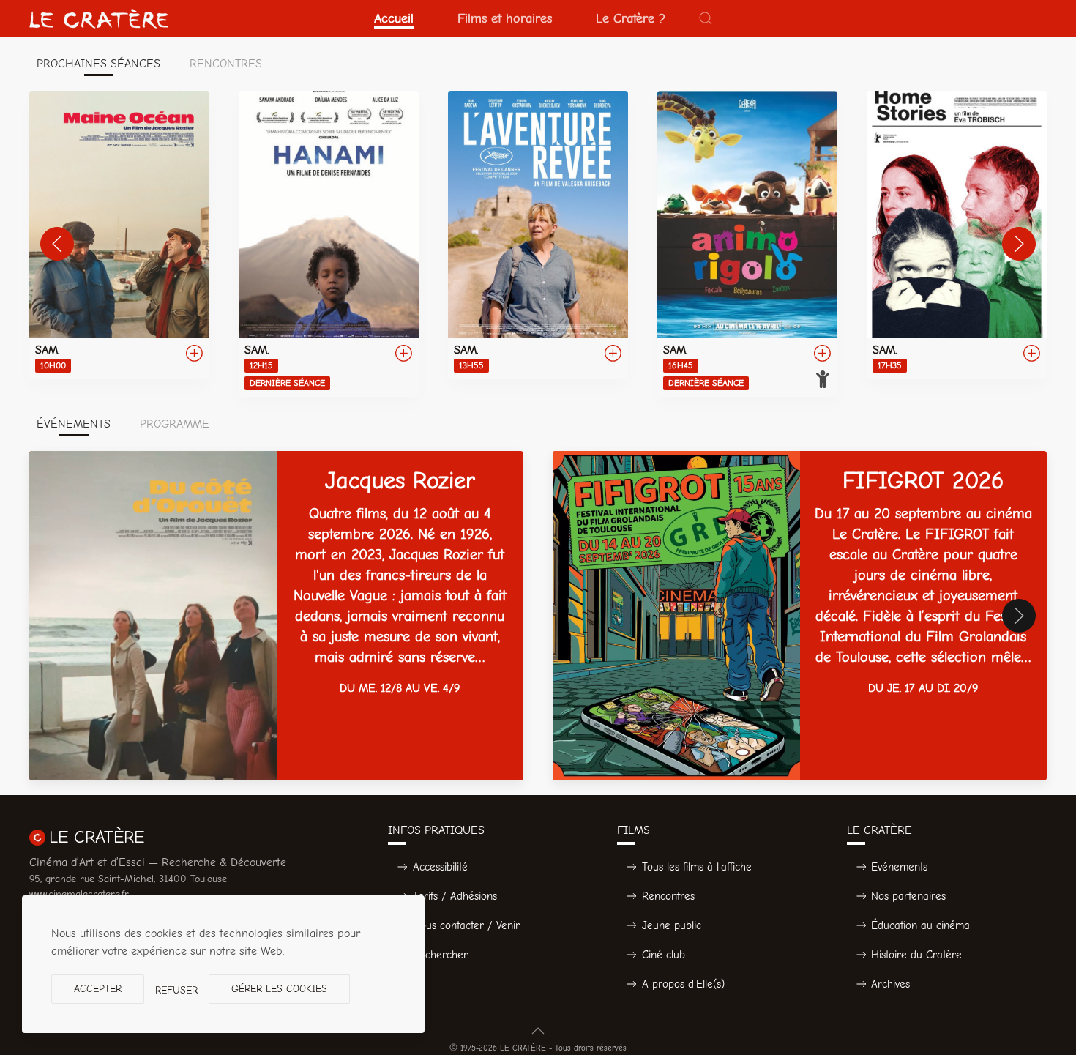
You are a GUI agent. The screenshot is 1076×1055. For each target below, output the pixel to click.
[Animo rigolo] (747, 244)
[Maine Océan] (119, 235)
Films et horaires (504, 18)
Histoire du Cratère (916, 954)
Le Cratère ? (630, 18)
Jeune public (671, 925)
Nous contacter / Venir (466, 925)
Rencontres (668, 896)
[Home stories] (957, 235)
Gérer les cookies (279, 989)
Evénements (899, 866)
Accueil (394, 18)
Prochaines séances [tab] (98, 63)
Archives (890, 984)
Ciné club (663, 954)
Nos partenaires (908, 896)
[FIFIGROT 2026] (800, 615)
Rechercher (440, 954)
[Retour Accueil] (98, 18)
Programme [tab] (174, 423)
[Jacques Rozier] (276, 615)
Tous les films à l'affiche (697, 866)
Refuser (176, 990)
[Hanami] (329, 244)
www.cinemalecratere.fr (79, 894)
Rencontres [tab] (226, 63)
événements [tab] (74, 423)
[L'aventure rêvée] (538, 235)
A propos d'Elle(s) (683, 984)
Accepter (98, 989)
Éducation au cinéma (920, 925)
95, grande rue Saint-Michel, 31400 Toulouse (128, 879)
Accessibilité (440, 866)
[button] (705, 18)
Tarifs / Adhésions (455, 896)
